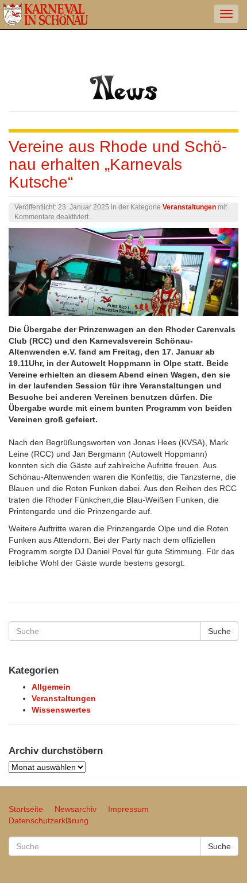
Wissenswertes (61, 709)
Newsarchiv (76, 809)
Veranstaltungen (189, 207)
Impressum (128, 809)
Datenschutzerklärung (48, 820)
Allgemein (51, 686)
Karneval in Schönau (46, 14)
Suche (219, 631)
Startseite (26, 809)
